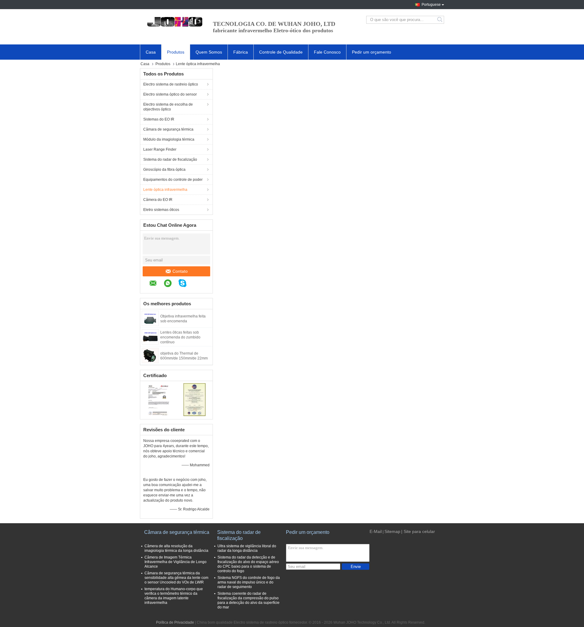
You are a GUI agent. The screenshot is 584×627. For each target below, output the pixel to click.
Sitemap (392, 531)
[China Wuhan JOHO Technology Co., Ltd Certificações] (158, 399)
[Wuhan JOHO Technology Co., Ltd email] (156, 284)
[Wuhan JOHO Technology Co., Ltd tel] (196, 284)
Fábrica (240, 52)
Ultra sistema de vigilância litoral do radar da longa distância (246, 548)
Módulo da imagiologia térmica (168, 139)
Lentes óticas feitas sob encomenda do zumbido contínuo (180, 337)
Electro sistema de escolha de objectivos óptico (168, 106)
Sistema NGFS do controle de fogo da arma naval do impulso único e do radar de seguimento (248, 582)
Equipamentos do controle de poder (173, 179)
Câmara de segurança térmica (168, 129)
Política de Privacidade (175, 622)
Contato (180, 271)
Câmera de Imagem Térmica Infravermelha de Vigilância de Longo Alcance (175, 562)
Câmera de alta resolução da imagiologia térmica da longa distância (176, 548)
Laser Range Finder (159, 149)
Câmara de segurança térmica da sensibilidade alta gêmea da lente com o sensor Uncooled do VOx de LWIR (176, 577)
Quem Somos (209, 52)
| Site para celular (418, 531)
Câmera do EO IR (157, 200)
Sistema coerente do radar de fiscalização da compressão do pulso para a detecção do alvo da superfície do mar (248, 600)
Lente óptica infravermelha (165, 189)
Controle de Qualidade (281, 52)
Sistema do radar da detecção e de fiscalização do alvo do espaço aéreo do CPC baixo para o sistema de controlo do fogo (248, 564)
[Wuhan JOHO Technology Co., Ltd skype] (186, 284)
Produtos (175, 52)
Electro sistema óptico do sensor (170, 94)
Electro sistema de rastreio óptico (170, 84)
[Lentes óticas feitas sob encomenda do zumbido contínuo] (150, 337)
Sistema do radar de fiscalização (170, 159)
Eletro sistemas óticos (161, 210)
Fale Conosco (327, 52)
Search (440, 20)
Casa (151, 52)
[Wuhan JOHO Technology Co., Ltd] (173, 20)
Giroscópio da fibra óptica (164, 169)
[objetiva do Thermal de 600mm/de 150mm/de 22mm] (150, 355)
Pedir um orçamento (371, 52)
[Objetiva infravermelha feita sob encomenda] (150, 318)
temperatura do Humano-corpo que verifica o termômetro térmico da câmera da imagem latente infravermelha (173, 596)
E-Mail (376, 531)
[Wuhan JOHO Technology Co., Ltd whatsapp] (171, 284)
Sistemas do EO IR (158, 119)
